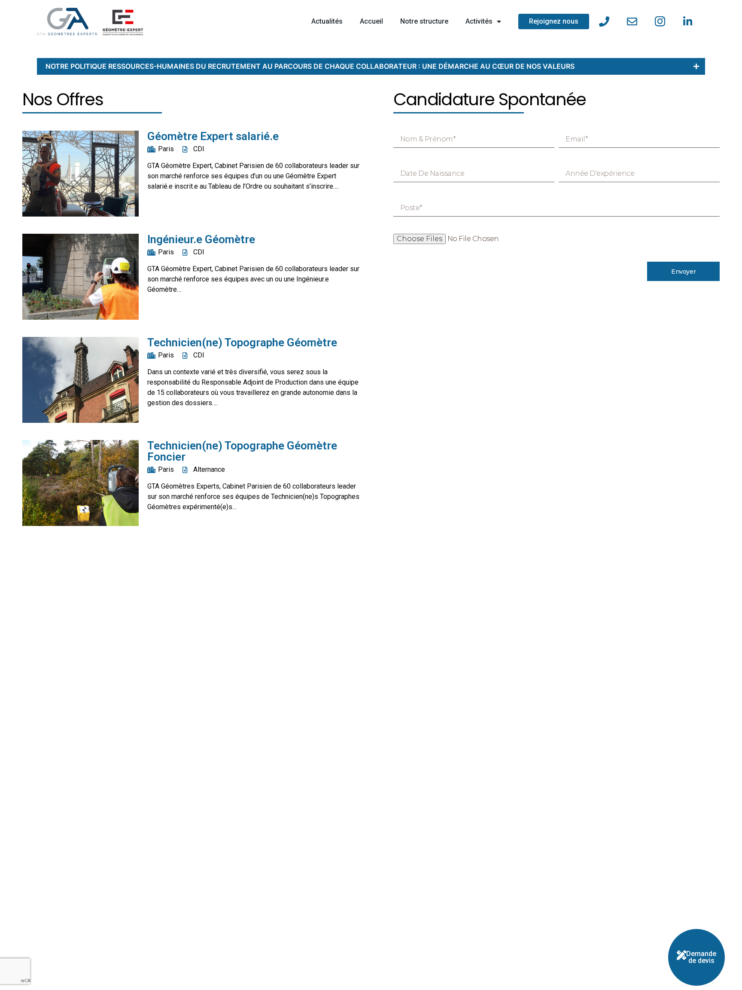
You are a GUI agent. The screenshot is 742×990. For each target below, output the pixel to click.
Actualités (327, 21)
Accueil (371, 21)
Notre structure (424, 21)
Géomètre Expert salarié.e (213, 136)
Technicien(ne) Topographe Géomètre (242, 342)
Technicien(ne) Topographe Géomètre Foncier (242, 451)
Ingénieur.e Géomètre (201, 239)
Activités (479, 21)
